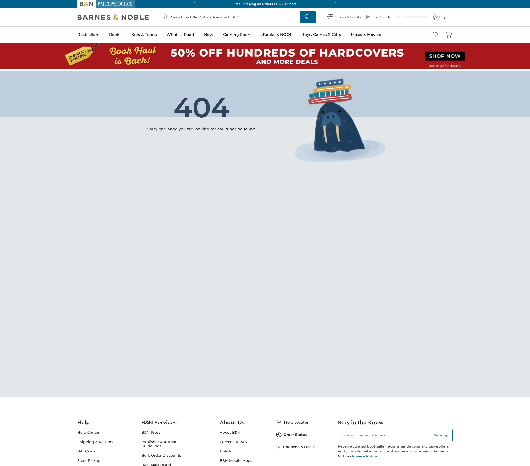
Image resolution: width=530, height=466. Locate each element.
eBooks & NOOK (276, 34)
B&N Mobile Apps (236, 461)
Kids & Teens (144, 34)
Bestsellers (88, 34)
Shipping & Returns (95, 442)
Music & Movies (366, 34)
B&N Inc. (227, 451)
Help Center (88, 432)
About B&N (230, 432)
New (208, 34)
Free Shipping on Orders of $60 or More (265, 4)
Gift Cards (86, 451)
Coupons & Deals (299, 446)
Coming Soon (236, 34)
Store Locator (295, 422)
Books (115, 34)
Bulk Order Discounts (161, 455)
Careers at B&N (234, 442)
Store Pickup (88, 461)
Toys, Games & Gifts (321, 34)
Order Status (295, 434)
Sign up (441, 435)
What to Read (180, 34)
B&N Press (151, 432)
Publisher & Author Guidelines (158, 444)
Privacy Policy (364, 456)
